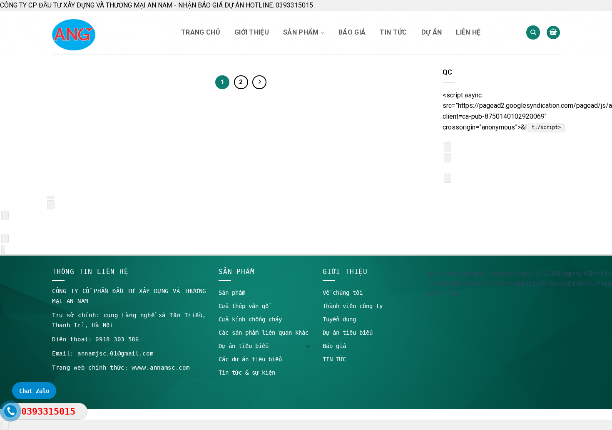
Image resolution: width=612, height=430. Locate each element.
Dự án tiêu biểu (244, 346)
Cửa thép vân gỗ (244, 306)
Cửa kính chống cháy (250, 319)
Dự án (431, 32)
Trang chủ (200, 32)
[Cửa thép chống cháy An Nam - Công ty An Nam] (108, 33)
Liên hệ (468, 32)
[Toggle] (308, 345)
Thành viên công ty (353, 306)
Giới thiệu (251, 32)
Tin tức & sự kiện (247, 372)
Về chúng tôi (343, 292)
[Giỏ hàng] (553, 33)
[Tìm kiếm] (533, 32)
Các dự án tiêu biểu (250, 359)
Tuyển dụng (339, 319)
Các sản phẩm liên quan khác (263, 332)
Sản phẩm (301, 32)
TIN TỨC (393, 32)
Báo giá (352, 32)
